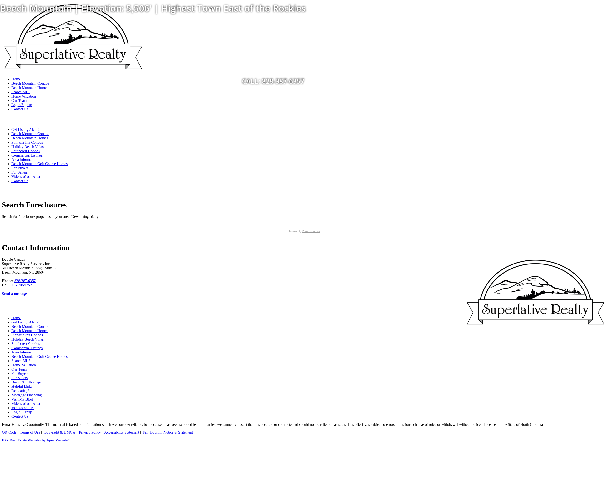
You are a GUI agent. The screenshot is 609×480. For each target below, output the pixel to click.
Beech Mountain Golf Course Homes (39, 164)
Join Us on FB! (22, 408)
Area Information (24, 159)
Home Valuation (23, 96)
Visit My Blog (22, 399)
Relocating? (20, 391)
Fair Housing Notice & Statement (168, 432)
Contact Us (19, 109)
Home (16, 318)
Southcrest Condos (25, 151)
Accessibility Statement (121, 432)
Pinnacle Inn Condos (27, 142)
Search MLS (20, 92)
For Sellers (19, 172)
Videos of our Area (25, 177)
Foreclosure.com (311, 231)
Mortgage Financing (26, 395)
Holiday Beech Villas (27, 147)
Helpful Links (21, 386)
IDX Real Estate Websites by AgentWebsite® (36, 440)
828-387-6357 (25, 281)
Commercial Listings (27, 155)
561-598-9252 (21, 285)
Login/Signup (21, 105)
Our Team (19, 100)
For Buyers (19, 168)
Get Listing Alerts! (25, 129)
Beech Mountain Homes (29, 138)
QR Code (9, 432)
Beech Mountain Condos (30, 134)
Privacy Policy (90, 432)
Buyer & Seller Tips (26, 382)
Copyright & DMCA (59, 432)
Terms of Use (30, 432)
